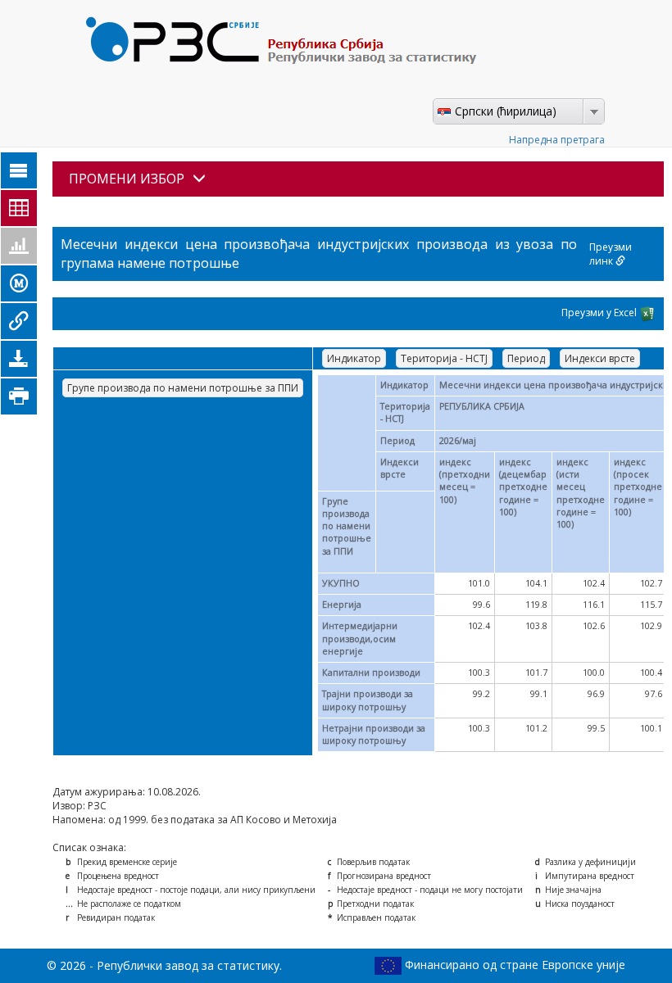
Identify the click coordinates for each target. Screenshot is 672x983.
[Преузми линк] (19, 321)
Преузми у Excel (600, 312)
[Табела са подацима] (19, 208)
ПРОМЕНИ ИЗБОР (126, 179)
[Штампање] (19, 396)
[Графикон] (19, 246)
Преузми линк (610, 254)
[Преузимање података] (19, 359)
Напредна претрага (557, 140)
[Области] (19, 170)
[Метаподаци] (19, 283)
